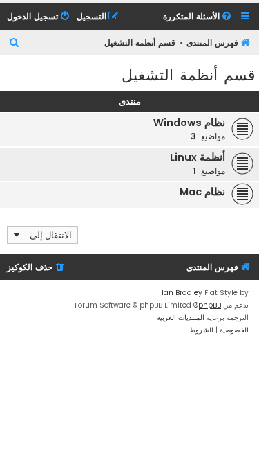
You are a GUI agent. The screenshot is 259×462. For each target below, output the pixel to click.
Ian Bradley (182, 292)
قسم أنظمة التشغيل (189, 74)
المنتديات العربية (180, 317)
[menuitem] (198, 17)
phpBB (209, 305)
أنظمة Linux (197, 157)
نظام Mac (202, 192)
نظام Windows (189, 123)
